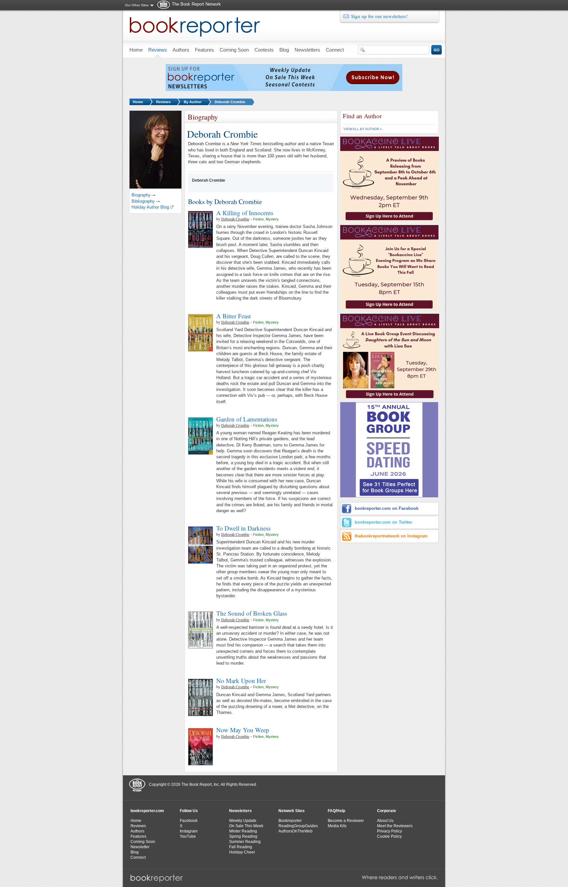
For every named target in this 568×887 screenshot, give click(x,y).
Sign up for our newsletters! (379, 16)
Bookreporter (290, 821)
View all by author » (362, 129)
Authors (137, 831)
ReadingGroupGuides (298, 826)
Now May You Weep (242, 730)
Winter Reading (243, 831)
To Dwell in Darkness (243, 528)
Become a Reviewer (346, 821)
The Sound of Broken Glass (251, 613)
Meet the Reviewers (395, 826)
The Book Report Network (196, 4)
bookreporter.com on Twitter (383, 522)
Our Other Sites (137, 5)
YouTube (188, 836)
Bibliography (143, 201)
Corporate (386, 811)
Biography (141, 195)
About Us (385, 821)
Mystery (272, 219)
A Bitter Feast (233, 316)
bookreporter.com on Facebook (386, 508)
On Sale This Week (246, 826)
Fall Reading (240, 847)
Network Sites (291, 811)
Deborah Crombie (230, 102)
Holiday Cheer (242, 852)
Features (138, 836)
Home (138, 102)
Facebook (189, 821)
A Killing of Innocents (244, 213)
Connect (138, 857)
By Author (192, 102)
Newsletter (140, 847)
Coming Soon (142, 842)
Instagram (189, 831)
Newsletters (240, 811)
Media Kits (337, 826)
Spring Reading (243, 836)
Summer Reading (245, 842)
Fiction (258, 219)
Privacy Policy (389, 831)
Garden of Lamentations (246, 419)
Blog (134, 852)
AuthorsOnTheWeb (295, 831)
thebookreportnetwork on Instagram (391, 536)
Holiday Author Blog (150, 207)
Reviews (163, 102)
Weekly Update (242, 821)
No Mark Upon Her (241, 680)
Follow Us (189, 811)
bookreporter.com (147, 811)
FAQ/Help (336, 811)
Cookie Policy (389, 836)
